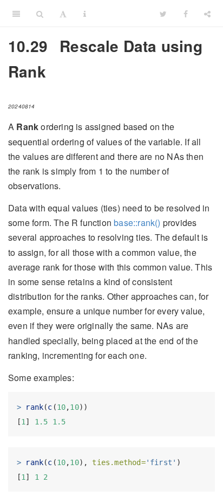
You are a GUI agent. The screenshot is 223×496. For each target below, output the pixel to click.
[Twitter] (163, 13)
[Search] (39, 13)
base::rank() (137, 222)
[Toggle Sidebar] (16, 13)
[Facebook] (185, 13)
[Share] (207, 13)
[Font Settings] (63, 13)
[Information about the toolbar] (84, 13)
